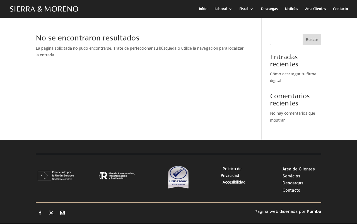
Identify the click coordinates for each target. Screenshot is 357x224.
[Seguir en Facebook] (40, 212)
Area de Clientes (299, 169)
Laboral (220, 9)
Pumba (314, 211)
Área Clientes (315, 9)
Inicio (203, 9)
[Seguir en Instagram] (62, 212)
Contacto (340, 9)
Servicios (291, 176)
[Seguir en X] (51, 212)
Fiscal (243, 9)
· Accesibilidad (233, 182)
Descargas (269, 9)
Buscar (312, 39)
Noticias (291, 9)
